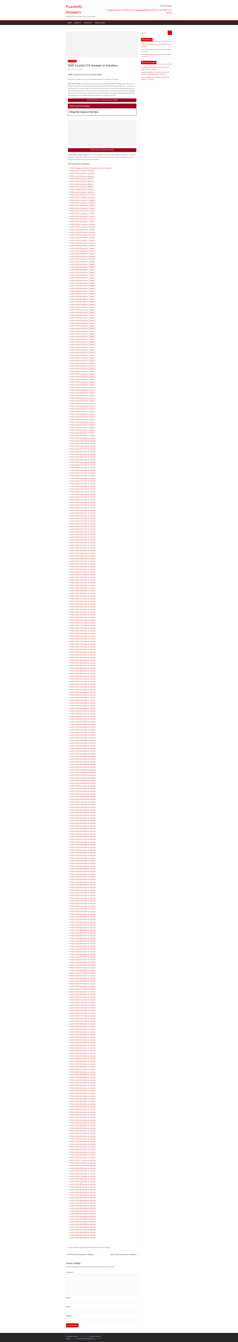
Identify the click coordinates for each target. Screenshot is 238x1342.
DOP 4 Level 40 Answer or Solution (83, 275)
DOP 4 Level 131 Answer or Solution (83, 518)
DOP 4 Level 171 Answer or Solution (83, 625)
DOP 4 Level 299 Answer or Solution (83, 968)
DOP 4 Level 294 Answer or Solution (83, 954)
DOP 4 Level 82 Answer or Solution (83, 387)
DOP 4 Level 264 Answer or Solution (83, 874)
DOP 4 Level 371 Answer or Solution (83, 1160)
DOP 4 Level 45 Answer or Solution (83, 288)
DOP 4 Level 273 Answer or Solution (83, 898)
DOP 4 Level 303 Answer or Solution (83, 978)
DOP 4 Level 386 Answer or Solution (83, 1200)
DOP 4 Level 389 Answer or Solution (83, 1208)
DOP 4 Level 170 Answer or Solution (83, 623)
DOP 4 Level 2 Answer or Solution (82, 173)
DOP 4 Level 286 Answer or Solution (83, 933)
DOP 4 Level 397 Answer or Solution (83, 1230)
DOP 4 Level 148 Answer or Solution (83, 564)
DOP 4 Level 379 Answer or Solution (83, 1182)
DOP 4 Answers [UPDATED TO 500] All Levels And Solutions (91, 168)
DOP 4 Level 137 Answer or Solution (83, 534)
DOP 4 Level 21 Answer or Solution (83, 224)
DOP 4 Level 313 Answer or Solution (83, 1005)
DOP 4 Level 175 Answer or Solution (83, 636)
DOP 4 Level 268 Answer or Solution (83, 885)
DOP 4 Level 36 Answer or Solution (83, 264)
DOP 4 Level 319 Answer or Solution (83, 1021)
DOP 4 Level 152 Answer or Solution (83, 575)
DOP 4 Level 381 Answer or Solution (83, 1187)
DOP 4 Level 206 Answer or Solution (83, 719)
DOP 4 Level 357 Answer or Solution (83, 1123)
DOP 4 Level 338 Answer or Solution (83, 1072)
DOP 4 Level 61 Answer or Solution (83, 331)
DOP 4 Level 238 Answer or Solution (83, 805)
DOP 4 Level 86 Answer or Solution (83, 398)
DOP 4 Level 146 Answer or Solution (83, 559)
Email (68, 1307)
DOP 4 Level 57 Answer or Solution (83, 321)
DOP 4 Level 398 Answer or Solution (83, 1232)
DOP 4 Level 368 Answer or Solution (83, 1152)
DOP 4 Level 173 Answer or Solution (83, 631)
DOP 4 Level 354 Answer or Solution (83, 1115)
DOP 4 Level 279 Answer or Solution (83, 914)
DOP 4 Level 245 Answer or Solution (83, 823)
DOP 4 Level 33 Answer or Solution (83, 256)
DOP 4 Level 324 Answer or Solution (83, 1035)
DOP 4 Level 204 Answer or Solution (83, 714)
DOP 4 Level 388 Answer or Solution (83, 1206)
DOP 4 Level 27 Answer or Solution (83, 240)
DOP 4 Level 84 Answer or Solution (83, 393)
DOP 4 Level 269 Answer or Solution (83, 887)
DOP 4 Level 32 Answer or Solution (83, 254)
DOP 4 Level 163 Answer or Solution (83, 604)
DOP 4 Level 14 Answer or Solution (83, 205)
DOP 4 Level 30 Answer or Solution (83, 248)
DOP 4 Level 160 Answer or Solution (83, 596)
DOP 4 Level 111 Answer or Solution (83, 465)
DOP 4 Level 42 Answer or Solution (83, 280)
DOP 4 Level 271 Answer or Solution (83, 893)
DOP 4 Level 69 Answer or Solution (83, 353)
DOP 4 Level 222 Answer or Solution (83, 762)
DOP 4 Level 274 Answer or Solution (83, 901)
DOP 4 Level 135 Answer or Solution (83, 529)
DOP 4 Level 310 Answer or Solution (83, 997)
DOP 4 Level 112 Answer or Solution (83, 468)
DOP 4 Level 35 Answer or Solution (83, 262)
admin (81, 69)
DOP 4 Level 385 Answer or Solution (83, 1198)
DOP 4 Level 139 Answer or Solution (83, 540)
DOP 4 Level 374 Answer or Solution (83, 1168)
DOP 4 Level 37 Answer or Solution (83, 267)
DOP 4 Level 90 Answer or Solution (83, 409)
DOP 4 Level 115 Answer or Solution (83, 476)
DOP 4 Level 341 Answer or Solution (83, 1080)
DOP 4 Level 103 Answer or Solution (83, 444)
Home (69, 23)
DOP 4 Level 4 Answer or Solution (82, 179)
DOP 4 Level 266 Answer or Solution (83, 879)
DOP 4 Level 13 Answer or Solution (83, 203)
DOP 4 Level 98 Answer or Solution (83, 430)
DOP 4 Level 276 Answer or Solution (83, 906)
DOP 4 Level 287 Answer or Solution (83, 936)
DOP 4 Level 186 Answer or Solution (83, 665)
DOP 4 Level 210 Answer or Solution (83, 730)
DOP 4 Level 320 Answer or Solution (83, 1024)
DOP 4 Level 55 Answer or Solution (83, 315)
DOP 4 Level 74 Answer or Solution (83, 366)
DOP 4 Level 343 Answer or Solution (83, 1085)
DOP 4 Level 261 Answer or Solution (83, 866)
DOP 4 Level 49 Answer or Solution (83, 299)
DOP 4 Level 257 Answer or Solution (83, 855)
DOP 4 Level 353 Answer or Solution (83, 1112)
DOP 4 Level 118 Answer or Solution (83, 484)
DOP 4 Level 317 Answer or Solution (83, 1016)
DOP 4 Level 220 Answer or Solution (83, 756)
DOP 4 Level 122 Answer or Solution (83, 494)
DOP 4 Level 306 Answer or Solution (83, 986)
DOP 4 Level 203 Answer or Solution (83, 711)
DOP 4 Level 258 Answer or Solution (83, 858)
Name (68, 1298)
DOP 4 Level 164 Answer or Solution (83, 607)
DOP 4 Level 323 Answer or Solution (83, 1032)
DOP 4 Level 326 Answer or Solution (83, 1040)
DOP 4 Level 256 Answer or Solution (83, 853)
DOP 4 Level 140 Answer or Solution (83, 542)
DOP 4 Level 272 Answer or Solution (83, 895)
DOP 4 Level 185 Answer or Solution (83, 663)
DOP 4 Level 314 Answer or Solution (83, 1008)
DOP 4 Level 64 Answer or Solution (83, 339)
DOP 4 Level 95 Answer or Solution (83, 422)
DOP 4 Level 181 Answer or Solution (83, 652)
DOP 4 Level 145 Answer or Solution (83, 556)
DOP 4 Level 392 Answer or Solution (83, 1216)
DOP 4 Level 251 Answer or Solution (83, 839)
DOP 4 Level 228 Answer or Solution (83, 778)
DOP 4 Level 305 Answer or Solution (83, 984)
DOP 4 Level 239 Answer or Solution (83, 807)
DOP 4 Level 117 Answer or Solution (83, 481)
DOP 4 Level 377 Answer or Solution (83, 1176)
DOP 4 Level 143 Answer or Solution (83, 550)
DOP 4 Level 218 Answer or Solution (83, 751)
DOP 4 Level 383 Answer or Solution (83, 1192)
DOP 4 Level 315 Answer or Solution (83, 1010)
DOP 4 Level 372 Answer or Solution (83, 1163)
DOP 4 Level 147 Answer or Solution (83, 561)
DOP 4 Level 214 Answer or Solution (83, 740)
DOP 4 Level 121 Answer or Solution (83, 492)
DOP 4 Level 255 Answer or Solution (83, 850)
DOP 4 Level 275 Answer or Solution (83, 903)
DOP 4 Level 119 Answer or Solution (83, 486)
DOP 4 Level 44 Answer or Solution (83, 286)
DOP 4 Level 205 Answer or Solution (83, 716)
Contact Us (88, 23)
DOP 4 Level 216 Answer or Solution (83, 746)
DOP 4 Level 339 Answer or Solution (83, 1075)
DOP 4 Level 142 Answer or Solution (83, 548)
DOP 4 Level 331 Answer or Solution (83, 1053)
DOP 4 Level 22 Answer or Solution (83, 227)
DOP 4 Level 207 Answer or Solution (83, 722)
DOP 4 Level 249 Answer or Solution (83, 834)
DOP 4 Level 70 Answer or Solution (83, 355)
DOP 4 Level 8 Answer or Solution (82, 190)
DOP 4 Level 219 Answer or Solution (83, 754)
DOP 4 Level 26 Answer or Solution (83, 238)
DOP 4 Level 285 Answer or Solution (83, 930)
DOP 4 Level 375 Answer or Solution (83, 1171)
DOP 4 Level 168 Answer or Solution (83, 617)
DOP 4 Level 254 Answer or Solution (83, 847)
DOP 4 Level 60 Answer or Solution (83, 329)
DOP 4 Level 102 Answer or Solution (83, 441)
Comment (70, 1272)
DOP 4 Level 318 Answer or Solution (83, 1019)
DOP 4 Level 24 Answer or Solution (83, 232)
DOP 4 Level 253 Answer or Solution (83, 845)
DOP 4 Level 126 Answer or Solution (83, 505)
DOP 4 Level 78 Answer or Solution (83, 377)
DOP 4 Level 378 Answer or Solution (83, 1179)
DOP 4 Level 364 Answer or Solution (83, 1141)
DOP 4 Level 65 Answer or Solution (83, 342)
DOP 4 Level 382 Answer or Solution (83, 1190)
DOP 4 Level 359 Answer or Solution (83, 1128)
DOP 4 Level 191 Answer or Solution (83, 679)
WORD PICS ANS (156, 10)
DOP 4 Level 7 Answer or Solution (82, 187)
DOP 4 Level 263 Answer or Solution (83, 871)
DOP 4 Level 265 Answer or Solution (83, 877)
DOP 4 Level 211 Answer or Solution (83, 732)
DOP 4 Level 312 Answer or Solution (83, 1002)
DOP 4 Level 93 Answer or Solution (83, 417)
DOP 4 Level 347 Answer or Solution (83, 1096)
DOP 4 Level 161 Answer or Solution (83, 599)
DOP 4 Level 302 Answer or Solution (83, 976)
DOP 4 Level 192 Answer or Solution (83, 682)
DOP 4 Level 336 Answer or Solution (83, 1067)
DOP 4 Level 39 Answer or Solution (83, 272)
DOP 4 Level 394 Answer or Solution (83, 1222)
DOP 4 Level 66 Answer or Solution (83, 345)
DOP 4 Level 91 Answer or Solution (83, 411)
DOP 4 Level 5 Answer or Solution (82, 181)
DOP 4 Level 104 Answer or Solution (83, 446)
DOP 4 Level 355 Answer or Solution (83, 1117)
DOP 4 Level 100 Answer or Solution (83, 436)
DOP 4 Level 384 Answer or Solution (83, 1195)
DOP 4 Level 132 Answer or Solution (83, 521)
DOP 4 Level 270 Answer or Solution (83, 890)
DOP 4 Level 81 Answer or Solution (83, 385)
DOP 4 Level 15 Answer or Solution (83, 208)
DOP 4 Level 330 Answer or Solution (83, 1051)
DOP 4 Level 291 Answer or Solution (83, 946)
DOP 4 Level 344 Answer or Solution (83, 1088)
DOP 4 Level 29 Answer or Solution (83, 246)
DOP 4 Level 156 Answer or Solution (83, 585)
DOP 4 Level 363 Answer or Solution (83, 1139)
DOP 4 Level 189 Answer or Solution (83, 674)
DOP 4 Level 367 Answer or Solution (83, 1150)
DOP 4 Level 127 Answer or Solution (83, 508)
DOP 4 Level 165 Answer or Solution (83, 609)
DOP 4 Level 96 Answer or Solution (83, 425)
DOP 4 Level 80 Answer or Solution (83, 382)
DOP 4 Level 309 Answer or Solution (83, 994)
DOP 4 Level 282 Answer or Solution (83, 922)
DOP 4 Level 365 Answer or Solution (83, 1144)
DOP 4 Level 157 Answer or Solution (83, 588)
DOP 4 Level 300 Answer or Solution (83, 970)
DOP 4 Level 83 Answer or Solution (83, 390)
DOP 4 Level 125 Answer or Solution (83, 502)
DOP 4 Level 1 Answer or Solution (82, 171)
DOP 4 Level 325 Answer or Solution (83, 1037)
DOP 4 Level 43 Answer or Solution (83, 283)
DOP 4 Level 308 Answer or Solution (83, 992)
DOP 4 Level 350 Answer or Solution (83, 1104)
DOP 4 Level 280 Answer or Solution (83, 917)
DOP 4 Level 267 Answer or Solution (83, 882)
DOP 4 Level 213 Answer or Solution (83, 738)
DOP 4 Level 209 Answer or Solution (83, 727)
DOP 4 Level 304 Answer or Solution (83, 981)
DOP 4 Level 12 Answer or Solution (83, 200)
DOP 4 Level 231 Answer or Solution (83, 786)
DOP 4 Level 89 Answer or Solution (83, 406)
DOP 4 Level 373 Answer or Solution (83, 1166)
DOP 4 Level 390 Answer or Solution (83, 1211)
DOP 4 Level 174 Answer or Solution (83, 633)
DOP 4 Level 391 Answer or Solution (83, 1214)
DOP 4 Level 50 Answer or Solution (83, 302)
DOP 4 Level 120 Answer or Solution (83, 489)
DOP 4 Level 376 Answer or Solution (83, 1174)
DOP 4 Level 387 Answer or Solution (83, 1203)
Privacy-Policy (100, 23)
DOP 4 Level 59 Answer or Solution (83, 326)
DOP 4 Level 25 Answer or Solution (83, 235)
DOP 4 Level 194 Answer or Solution (83, 687)
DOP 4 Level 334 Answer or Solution (83, 1061)
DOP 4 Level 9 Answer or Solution (82, 192)
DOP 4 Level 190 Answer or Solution (83, 676)
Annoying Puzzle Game (142, 10)
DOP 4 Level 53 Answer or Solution (83, 310)
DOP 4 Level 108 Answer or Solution (83, 457)
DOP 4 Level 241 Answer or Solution (83, 813)
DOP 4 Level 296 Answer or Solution (83, 960)
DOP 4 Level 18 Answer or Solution (83, 216)
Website (69, 1316)
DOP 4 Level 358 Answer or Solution (83, 1126)
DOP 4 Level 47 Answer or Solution (83, 294)
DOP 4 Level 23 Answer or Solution (83, 230)
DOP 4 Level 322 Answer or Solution (83, 1029)
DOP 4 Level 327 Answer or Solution (83, 1043)
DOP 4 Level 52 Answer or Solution (83, 307)
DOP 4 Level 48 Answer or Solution (83, 296)
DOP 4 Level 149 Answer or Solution (83, 567)
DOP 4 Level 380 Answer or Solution (83, 1184)
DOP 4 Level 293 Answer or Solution (83, 952)
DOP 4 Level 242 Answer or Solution (83, 815)
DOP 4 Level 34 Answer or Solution (83, 259)
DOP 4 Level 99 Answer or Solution (83, 433)
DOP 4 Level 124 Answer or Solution (83, 500)
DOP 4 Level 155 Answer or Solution (83, 583)
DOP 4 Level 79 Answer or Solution (83, 379)
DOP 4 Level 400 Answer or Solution (83, 1238)
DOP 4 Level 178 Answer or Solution (83, 644)
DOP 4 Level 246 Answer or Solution (83, 826)
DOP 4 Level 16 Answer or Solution (83, 211)
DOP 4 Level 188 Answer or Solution (83, 671)
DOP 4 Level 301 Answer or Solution (83, 973)
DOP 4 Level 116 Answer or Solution (83, 478)
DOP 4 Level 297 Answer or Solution (83, 962)
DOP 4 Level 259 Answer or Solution (83, 861)
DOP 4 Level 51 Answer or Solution (83, 304)
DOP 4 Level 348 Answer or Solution (83, 1099)
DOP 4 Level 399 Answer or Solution (83, 1235)
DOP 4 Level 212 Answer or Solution (83, 735)
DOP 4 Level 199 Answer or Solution (83, 700)
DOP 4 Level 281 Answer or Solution (83, 920)
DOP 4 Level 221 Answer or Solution (83, 759)
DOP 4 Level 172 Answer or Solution (83, 628)
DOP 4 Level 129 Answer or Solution (83, 513)
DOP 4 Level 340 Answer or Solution (83, 1077)
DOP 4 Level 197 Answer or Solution (83, 695)
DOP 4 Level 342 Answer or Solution (83, 1083)
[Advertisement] (102, 44)
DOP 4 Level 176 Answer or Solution (83, 639)
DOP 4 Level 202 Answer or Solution (83, 708)
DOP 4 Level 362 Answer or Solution (83, 1136)
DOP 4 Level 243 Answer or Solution (83, 818)
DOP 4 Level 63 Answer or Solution (83, 337)
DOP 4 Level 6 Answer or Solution (82, 184)
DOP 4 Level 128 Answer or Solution (83, 510)
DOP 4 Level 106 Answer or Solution (83, 452)
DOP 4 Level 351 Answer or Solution (83, 1107)
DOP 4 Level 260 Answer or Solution (83, 863)
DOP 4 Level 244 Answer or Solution (83, 821)
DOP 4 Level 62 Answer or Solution (83, 334)
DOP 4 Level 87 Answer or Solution (83, 401)
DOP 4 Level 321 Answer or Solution (83, 1027)
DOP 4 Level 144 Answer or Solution (83, 553)
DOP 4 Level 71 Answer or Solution (83, 358)
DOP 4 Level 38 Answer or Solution (83, 270)
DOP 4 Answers (72, 61)
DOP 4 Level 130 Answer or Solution (83, 516)
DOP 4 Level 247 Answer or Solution (83, 829)
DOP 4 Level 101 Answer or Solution (83, 438)
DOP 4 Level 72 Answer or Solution (83, 361)
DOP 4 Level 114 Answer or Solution (83, 473)
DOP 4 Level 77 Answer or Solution (83, 374)
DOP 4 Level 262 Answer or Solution (83, 869)
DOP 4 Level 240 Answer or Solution (83, 810)
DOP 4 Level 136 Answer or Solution (83, 532)
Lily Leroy (144, 67)
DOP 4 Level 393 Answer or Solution (83, 1219)
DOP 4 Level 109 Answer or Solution (83, 460)
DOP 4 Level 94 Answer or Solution (83, 419)
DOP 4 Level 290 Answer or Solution (83, 944)
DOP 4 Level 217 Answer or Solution (83, 748)
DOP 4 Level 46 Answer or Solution (83, 291)
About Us (77, 23)
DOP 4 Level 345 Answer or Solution (83, 1091)
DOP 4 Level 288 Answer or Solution (83, 938)
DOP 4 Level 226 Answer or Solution (83, 772)
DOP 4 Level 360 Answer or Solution (83, 1131)
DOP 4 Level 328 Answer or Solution (83, 1045)
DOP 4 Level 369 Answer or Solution (83, 1155)
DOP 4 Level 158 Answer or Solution (83, 591)
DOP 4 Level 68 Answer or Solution (83, 350)
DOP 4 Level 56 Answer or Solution (83, 318)
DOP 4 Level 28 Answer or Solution (83, 243)
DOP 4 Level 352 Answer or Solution (83, 1109)
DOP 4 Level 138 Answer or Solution (83, 537)
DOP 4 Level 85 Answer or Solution (83, 395)
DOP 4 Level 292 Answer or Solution (83, 949)
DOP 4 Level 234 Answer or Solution (83, 794)
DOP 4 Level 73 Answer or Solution (83, 363)
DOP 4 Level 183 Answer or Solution (83, 657)
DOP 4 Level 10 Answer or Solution (83, 195)
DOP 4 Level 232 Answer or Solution (83, 788)
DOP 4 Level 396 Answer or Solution (83, 1227)
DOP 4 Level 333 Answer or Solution (83, 1059)
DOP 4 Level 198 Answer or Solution (83, 698)
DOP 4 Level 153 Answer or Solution (83, 577)
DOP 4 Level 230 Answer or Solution (83, 783)
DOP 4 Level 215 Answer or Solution (83, 743)
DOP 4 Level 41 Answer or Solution (83, 278)
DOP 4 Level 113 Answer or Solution (83, 470)
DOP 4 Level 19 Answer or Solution (83, 219)
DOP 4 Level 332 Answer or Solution (83, 1056)
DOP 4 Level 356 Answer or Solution (83, 1120)
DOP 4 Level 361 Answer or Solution (83, 1133)
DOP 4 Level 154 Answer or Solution (83, 580)
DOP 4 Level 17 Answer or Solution (83, 214)
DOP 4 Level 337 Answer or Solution (83, 1069)
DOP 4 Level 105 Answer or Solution (83, 449)
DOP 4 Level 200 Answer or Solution (83, 703)
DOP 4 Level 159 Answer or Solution (83, 593)
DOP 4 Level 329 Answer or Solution (83, 1048)
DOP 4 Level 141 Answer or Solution (83, 545)
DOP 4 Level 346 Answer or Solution (83, 1093)
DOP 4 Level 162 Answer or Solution (83, 601)
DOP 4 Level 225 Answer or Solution (83, 770)
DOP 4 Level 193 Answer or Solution (83, 684)
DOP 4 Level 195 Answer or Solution (83, 690)
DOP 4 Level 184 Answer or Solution (83, 660)
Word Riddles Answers (127, 10)
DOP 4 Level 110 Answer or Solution (83, 462)
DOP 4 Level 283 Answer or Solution (83, 925)
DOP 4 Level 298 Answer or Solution (83, 965)
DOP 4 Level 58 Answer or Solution (83, 323)
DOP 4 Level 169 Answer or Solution (83, 620)
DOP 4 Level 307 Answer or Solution (83, 989)
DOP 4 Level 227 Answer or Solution (83, 775)
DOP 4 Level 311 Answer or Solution (83, 1000)
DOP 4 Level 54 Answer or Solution (83, 312)
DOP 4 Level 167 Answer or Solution (83, 615)
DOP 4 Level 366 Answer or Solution (83, 1147)
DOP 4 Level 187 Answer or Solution (83, 668)
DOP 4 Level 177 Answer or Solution (83, 641)
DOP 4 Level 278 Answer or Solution (83, 912)
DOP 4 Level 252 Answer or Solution (83, 842)
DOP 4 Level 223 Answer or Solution (83, 764)
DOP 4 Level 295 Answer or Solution (83, 957)
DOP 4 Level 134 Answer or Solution (83, 526)
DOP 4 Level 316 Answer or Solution (83, 1013)
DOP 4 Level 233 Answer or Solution (83, 791)
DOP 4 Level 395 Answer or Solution (83, 1224)
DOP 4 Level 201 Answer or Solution (83, 706)
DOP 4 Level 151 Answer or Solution (83, 572)
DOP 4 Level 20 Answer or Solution (83, 222)
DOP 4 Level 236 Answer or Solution (83, 799)
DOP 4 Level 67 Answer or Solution (83, 347)
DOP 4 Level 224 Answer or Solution (83, 767)
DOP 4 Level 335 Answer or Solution (83, 1064)
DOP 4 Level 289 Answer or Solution (83, 941)
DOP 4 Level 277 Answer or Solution (83, 909)
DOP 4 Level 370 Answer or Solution (83, 1158)
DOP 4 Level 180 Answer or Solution (83, 649)
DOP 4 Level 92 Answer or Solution (83, 414)
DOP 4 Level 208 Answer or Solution (83, 724)
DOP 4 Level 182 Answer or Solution (83, 655)
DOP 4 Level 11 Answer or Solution (83, 198)
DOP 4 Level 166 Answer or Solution (83, 612)
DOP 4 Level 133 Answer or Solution (83, 524)
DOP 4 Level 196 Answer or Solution (83, 692)
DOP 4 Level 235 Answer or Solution (83, 797)
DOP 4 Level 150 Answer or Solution (83, 569)
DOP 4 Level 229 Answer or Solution (83, 781)
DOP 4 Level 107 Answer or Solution (83, 454)
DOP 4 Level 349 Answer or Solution (83, 1101)
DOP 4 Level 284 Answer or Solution (83, 928)
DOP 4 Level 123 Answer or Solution (83, 497)
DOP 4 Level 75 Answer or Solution (83, 369)
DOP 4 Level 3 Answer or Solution (82, 176)
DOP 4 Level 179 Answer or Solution (83, 647)
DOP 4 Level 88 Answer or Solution (83, 403)
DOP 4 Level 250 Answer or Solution (83, 837)
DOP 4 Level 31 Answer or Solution (83, 251)
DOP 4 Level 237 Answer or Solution (83, 802)
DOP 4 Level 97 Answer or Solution (83, 428)
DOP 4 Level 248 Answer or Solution (83, 831)
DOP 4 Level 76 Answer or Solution (83, 371)
